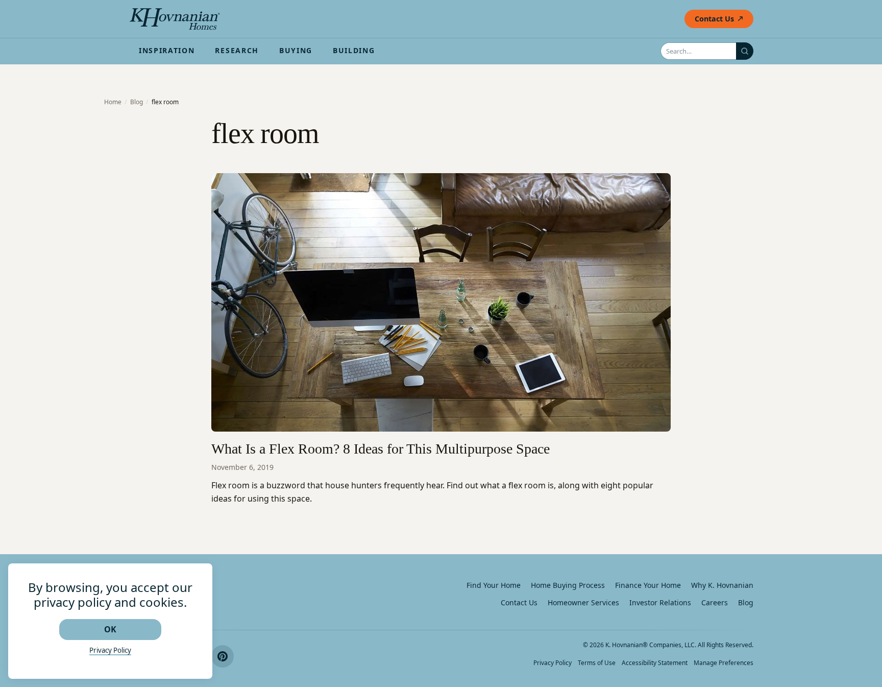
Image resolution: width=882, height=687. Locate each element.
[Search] (744, 51)
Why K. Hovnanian (722, 585)
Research (236, 50)
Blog (136, 102)
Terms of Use (597, 662)
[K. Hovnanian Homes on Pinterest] (222, 656)
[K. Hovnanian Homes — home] (174, 19)
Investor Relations (660, 602)
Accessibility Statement (655, 662)
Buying (295, 50)
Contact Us (714, 18)
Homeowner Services (583, 602)
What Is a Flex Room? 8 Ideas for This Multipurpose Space (380, 449)
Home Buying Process (568, 585)
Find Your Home (494, 585)
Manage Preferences (723, 662)
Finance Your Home (648, 585)
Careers (714, 602)
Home (112, 102)
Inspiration (166, 50)
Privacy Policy (552, 662)
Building (354, 50)
